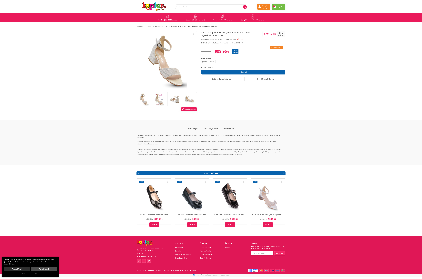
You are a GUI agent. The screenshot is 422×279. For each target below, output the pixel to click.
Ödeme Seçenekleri (206, 254)
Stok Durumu (231, 39)
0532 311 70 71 (143, 253)
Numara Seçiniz (207, 67)
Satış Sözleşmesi (205, 258)
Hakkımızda (179, 247)
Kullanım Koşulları (206, 251)
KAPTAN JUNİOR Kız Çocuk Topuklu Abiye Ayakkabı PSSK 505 (267, 215)
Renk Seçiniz (206, 58)
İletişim (228, 243)
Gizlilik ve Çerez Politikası (31, 274)
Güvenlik (178, 251)
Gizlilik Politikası (205, 247)
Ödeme (203, 243)
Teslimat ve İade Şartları (183, 254)
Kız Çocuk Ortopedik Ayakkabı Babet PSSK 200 (192, 215)
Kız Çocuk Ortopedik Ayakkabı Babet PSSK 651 (230, 215)
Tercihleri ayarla (17, 269)
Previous (138, 173)
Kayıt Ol (279, 253)
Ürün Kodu (205, 39)
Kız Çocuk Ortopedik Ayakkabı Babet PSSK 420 (154, 215)
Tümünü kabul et (44, 269)
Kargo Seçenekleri (181, 258)
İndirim (235, 52)
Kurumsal (179, 243)
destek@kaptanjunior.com (147, 256)
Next (284, 173)
